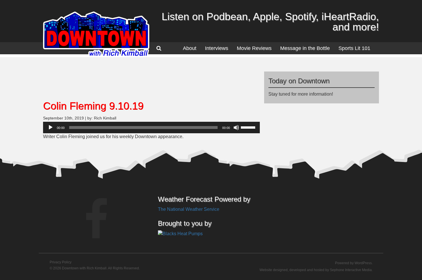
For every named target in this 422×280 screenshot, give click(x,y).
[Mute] (236, 127)
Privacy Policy (60, 262)
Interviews (216, 48)
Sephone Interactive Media (351, 270)
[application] (151, 127)
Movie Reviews (254, 48)
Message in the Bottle (305, 48)
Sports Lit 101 (354, 48)
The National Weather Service (188, 209)
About (189, 48)
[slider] (249, 127)
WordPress (363, 263)
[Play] (50, 127)
